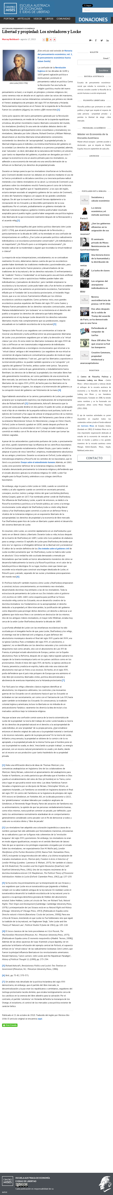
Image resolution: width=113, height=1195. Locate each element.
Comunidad (63, 18)
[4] (59, 390)
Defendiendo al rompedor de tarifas (99, 331)
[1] (58, 109)
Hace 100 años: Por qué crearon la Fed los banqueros (100, 344)
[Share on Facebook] (96, 40)
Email (106, 58)
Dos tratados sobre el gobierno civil (53, 548)
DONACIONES (93, 19)
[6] (17, 576)
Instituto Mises (87, 426)
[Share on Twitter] (102, 40)
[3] (54, 324)
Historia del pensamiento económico (18, 28)
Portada (9, 18)
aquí (40, 1018)
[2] (18, 220)
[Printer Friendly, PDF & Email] (10, 1025)
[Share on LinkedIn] (108, 40)
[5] (26, 403)
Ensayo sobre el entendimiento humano (38, 462)
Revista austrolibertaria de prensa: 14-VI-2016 (100, 300)
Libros (49, 18)
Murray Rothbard (10, 39)
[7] (63, 680)
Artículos (24, 18)
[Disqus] (37, 1061)
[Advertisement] (94, 174)
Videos (37, 18)
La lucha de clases (100, 270)
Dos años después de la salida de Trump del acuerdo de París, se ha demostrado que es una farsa (95, 315)
